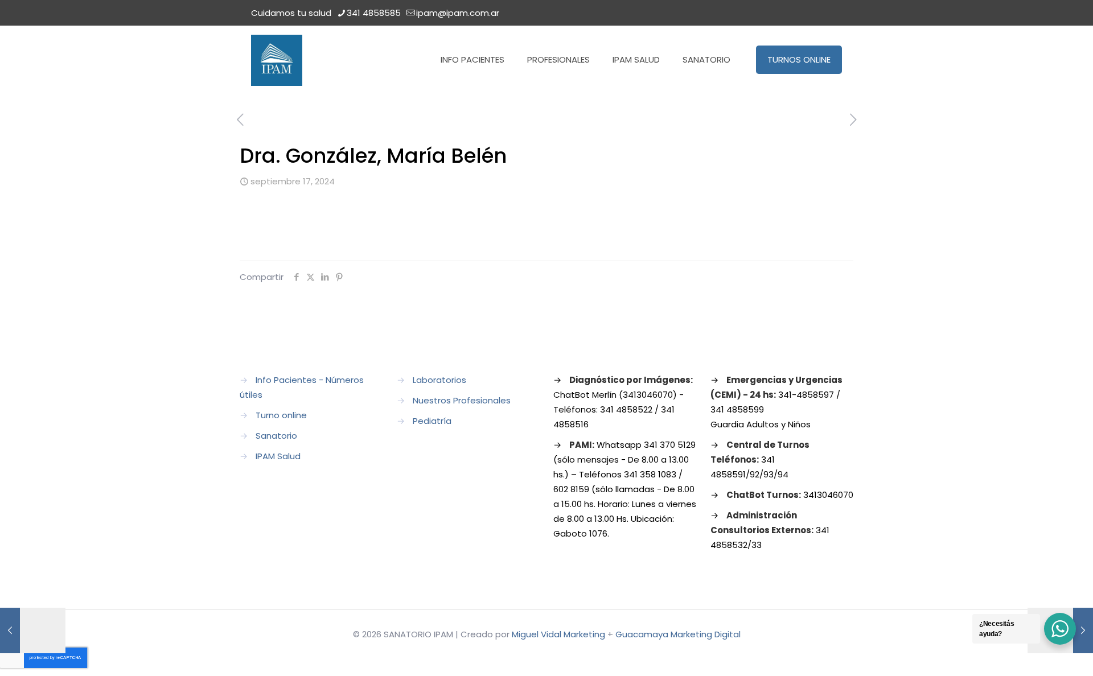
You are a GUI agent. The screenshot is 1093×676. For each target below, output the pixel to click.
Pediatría (432, 421)
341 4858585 (374, 13)
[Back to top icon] (1038, 653)
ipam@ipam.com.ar (457, 13)
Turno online (281, 415)
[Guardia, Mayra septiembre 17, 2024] (32, 630)
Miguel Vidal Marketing (558, 634)
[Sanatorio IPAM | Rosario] (276, 60)
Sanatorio (276, 436)
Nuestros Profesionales (462, 400)
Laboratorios (439, 380)
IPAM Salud (278, 456)
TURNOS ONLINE (799, 59)
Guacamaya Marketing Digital (678, 634)
